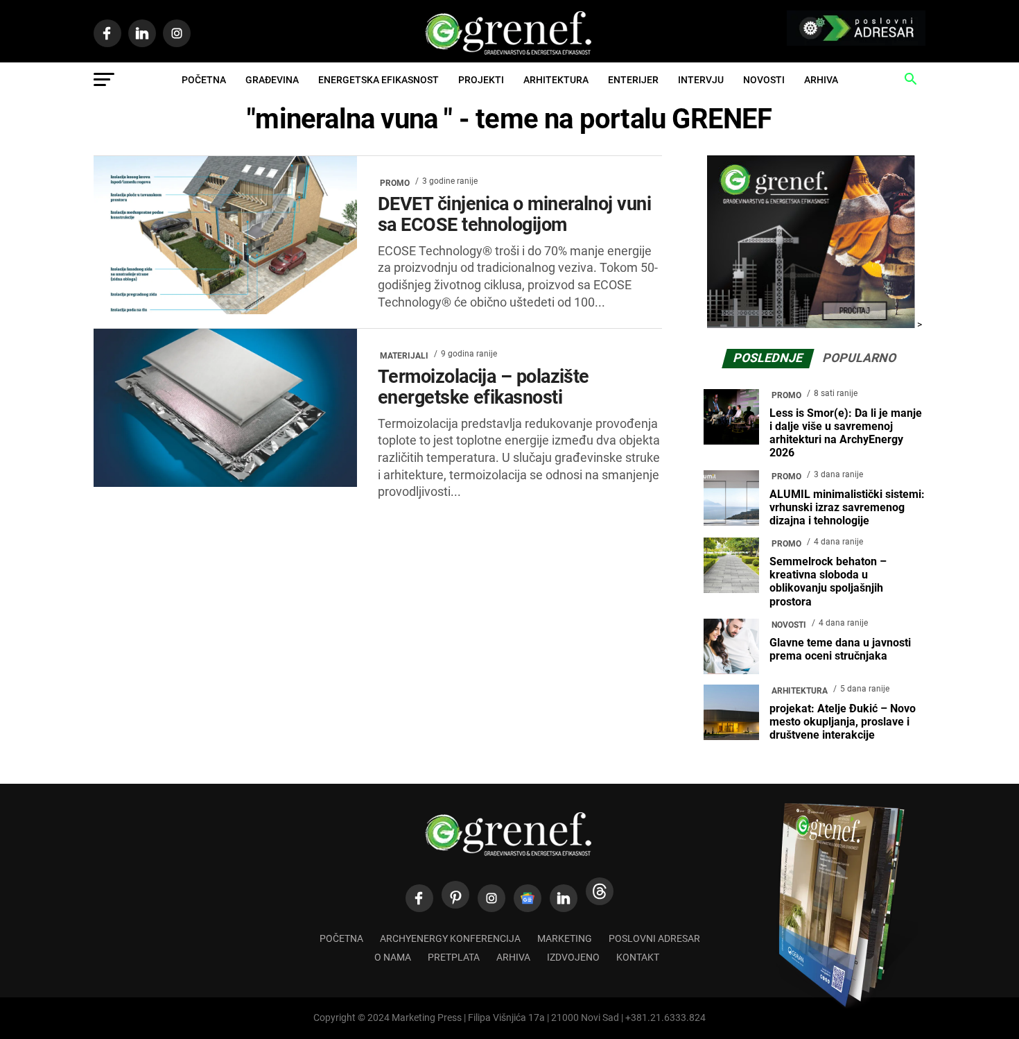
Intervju (701, 79)
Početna (204, 79)
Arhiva (821, 79)
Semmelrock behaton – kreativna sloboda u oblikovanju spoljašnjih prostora (828, 581)
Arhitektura (556, 79)
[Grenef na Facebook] (419, 898)
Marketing (564, 939)
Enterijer (633, 79)
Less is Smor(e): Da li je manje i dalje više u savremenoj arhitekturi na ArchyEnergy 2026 (845, 433)
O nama (392, 957)
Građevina (272, 79)
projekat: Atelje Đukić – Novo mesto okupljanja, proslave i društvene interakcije (842, 721)
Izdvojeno (573, 957)
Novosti (764, 79)
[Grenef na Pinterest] (455, 895)
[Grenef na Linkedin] (563, 898)
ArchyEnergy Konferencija (450, 939)
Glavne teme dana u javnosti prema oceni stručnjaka (840, 649)
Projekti (481, 79)
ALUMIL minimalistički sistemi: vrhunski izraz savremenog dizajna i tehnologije (847, 507)
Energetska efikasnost (378, 79)
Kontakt (637, 957)
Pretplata (454, 957)
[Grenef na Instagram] (491, 898)
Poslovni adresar (654, 939)
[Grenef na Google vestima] (527, 898)
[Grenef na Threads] (599, 891)
